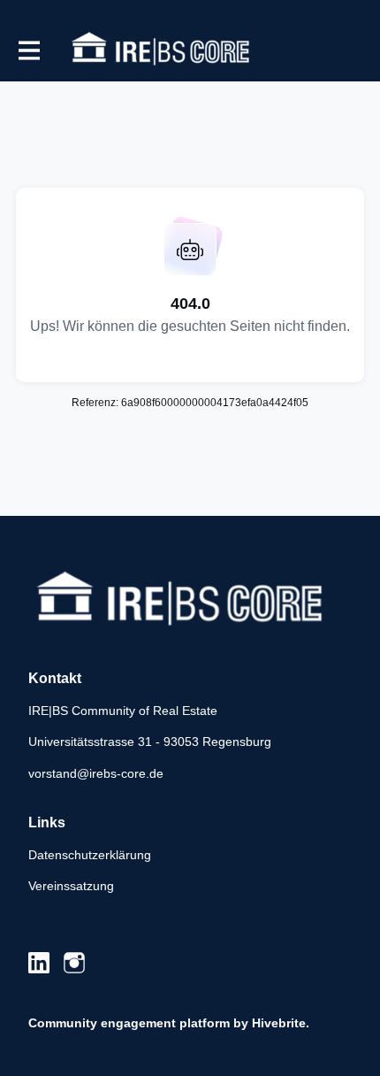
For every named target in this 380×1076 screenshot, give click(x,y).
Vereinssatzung (71, 886)
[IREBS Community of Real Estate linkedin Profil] (38, 963)
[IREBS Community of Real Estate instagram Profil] (74, 963)
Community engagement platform (129, 1023)
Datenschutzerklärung (89, 855)
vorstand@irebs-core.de (95, 773)
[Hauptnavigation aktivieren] (28, 50)
